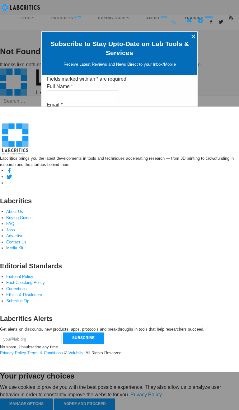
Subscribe (83, 338)
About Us (14, 211)
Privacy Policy (13, 353)
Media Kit (14, 248)
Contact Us (16, 242)
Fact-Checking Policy (25, 282)
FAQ (10, 223)
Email (55, 104)
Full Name (60, 86)
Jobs (10, 230)
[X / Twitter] (9, 176)
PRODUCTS (66, 18)
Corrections (16, 288)
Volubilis (75, 353)
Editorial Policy (19, 276)
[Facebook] (9, 170)
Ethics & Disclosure (24, 294)
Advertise (14, 235)
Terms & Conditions (45, 353)
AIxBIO (157, 18)
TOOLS (28, 18)
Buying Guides (19, 217)
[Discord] (9, 183)
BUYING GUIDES (113, 18)
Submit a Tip (17, 301)
